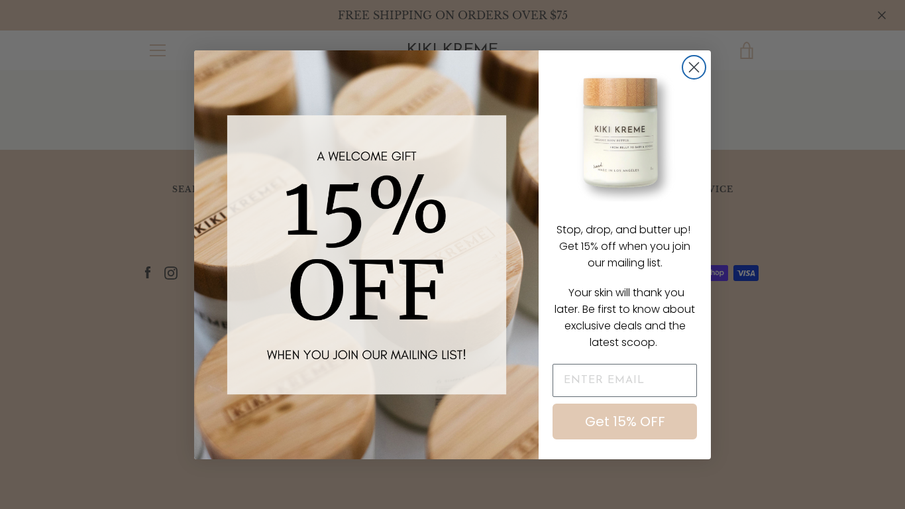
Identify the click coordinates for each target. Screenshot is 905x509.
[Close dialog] (694, 67)
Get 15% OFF (625, 421)
